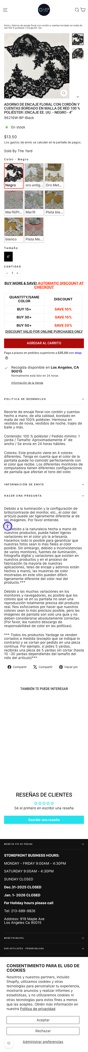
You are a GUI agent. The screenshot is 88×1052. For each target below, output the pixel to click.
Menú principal (14, 938)
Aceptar (43, 1020)
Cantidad (12, 266)
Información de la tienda (27, 382)
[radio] (14, 176)
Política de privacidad (37, 1009)
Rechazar (43, 1031)
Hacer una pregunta (23, 495)
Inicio (7, 25)
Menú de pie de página (18, 844)
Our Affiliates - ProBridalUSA (24, 948)
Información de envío (24, 484)
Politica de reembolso (25, 399)
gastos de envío (21, 142)
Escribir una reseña (44, 820)
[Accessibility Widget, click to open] (7, 526)
